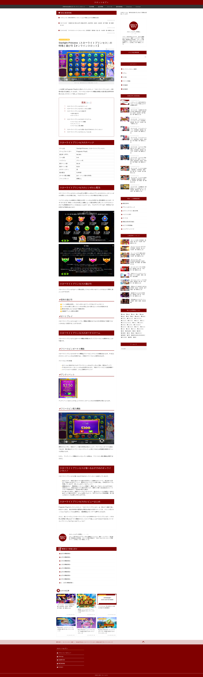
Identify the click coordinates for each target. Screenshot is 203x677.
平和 (129, 335)
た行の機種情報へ (66, 564)
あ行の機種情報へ (66, 553)
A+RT (133, 314)
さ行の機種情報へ (66, 560)
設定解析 (125, 89)
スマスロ (123, 324)
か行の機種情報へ (66, 557)
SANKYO (137, 316)
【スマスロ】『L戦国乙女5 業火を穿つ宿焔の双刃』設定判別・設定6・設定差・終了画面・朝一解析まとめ (87, 24)
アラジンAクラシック (129, 207)
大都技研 (123, 333)
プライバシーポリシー (65, 653)
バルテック (124, 326)
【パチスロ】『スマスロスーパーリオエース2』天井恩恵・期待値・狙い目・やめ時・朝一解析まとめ (87, 30)
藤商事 (130, 337)
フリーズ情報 (126, 81)
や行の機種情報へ (66, 579)
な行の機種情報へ (66, 568)
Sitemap (129, 6)
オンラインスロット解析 (64, 39)
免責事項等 (62, 660)
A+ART (123, 314)
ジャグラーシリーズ (128, 229)
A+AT (129, 314)
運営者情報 (119, 6)
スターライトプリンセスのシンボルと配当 (79, 108)
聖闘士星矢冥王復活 (128, 221)
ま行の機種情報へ (66, 575)
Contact (138, 6)
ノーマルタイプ (137, 324)
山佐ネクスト (139, 333)
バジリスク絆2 (127, 214)
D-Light (142, 314)
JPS (128, 316)
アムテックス (130, 318)
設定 (135, 337)
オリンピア (124, 320)
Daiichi (123, 316)
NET (132, 316)
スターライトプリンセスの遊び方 (76, 111)
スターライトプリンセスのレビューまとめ (79, 132)
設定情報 (100, 6)
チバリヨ (125, 218)
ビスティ (137, 326)
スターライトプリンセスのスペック (77, 106)
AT (137, 314)
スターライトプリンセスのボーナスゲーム (79, 119)
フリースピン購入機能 (77, 125)
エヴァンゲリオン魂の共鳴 (130, 210)
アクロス (123, 318)
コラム (125, 73)
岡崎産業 (123, 335)
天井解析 (125, 85)
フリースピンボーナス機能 (79, 121)
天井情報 (91, 6)
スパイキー (141, 322)
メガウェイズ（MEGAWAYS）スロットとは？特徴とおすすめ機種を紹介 (79, 17)
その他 (125, 77)
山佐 (133, 333)
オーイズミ (131, 320)
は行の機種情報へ (66, 571)
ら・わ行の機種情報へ (67, 582)
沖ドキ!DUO (124, 337)
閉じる (88, 102)
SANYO (143, 316)
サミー (135, 322)
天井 (129, 333)
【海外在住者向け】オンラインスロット (73, 6)
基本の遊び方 (75, 113)
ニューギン (130, 324)
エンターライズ (138, 318)
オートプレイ (75, 115)
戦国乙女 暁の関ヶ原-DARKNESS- (139, 335)
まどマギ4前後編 (127, 225)
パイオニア (131, 326)
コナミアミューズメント (126, 322)
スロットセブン (101, 2)
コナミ (143, 320)
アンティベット (76, 123)
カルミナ (137, 320)
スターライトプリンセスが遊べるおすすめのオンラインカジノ (85, 129)
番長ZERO (126, 203)
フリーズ (109, 6)
